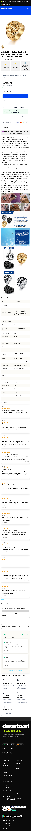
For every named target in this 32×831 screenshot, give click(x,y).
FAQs (4, 829)
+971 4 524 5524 (10, 800)
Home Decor (11, 13)
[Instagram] (3, 752)
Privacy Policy (7, 823)
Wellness (3, 13)
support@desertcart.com (13, 793)
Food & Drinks (19, 13)
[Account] (24, 8)
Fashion (27, 13)
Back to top (15, 719)
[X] (7, 752)
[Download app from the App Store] (18, 816)
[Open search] (21, 8)
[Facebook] (10, 752)
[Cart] (28, 8)
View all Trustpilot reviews (15, 670)
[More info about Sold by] (23, 100)
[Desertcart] (6, 8)
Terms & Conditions (9, 820)
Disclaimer (6, 826)
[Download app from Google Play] (7, 816)
